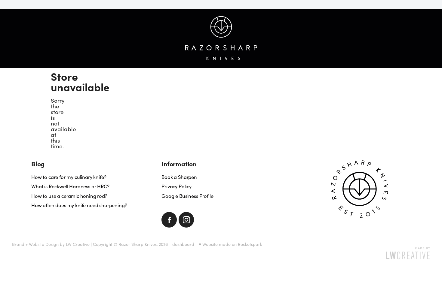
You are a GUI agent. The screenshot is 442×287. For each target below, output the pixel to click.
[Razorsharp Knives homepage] (221, 38)
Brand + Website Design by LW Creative (51, 244)
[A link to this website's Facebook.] (169, 219)
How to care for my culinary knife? (68, 177)
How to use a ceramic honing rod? (69, 195)
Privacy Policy (176, 186)
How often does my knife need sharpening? (79, 205)
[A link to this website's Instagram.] (186, 219)
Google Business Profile (187, 195)
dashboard (183, 244)
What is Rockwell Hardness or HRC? (70, 186)
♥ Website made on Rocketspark (230, 244)
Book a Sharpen (179, 177)
